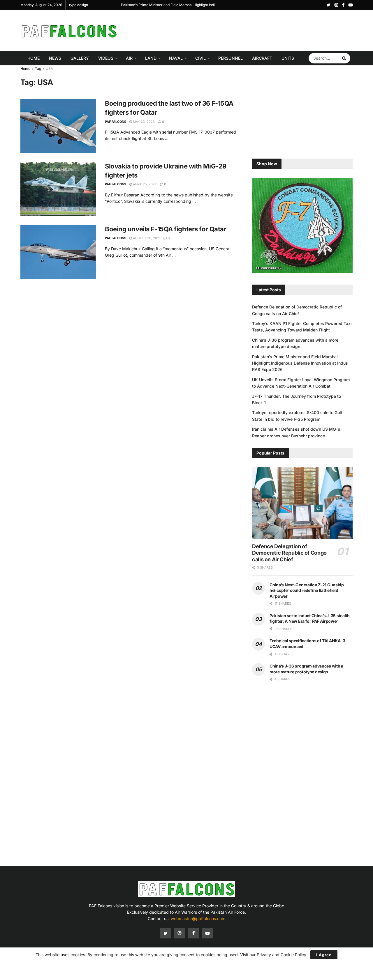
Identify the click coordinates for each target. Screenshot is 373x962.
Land (150, 58)
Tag (38, 68)
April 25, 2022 (144, 184)
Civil (200, 58)
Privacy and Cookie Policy (281, 954)
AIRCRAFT (262, 58)
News (55, 58)
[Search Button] (344, 58)
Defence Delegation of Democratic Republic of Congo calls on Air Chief (289, 552)
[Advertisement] (246, 30)
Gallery (80, 58)
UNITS (287, 58)
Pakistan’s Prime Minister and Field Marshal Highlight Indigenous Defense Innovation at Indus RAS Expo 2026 (300, 363)
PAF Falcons (115, 122)
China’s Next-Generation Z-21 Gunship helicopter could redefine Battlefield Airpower (307, 590)
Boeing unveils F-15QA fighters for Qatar (165, 229)
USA (49, 68)
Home (33, 58)
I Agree (324, 954)
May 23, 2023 (143, 122)
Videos (105, 58)
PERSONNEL (230, 58)
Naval (176, 58)
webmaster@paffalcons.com (198, 918)
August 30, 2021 (146, 238)
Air (129, 58)
